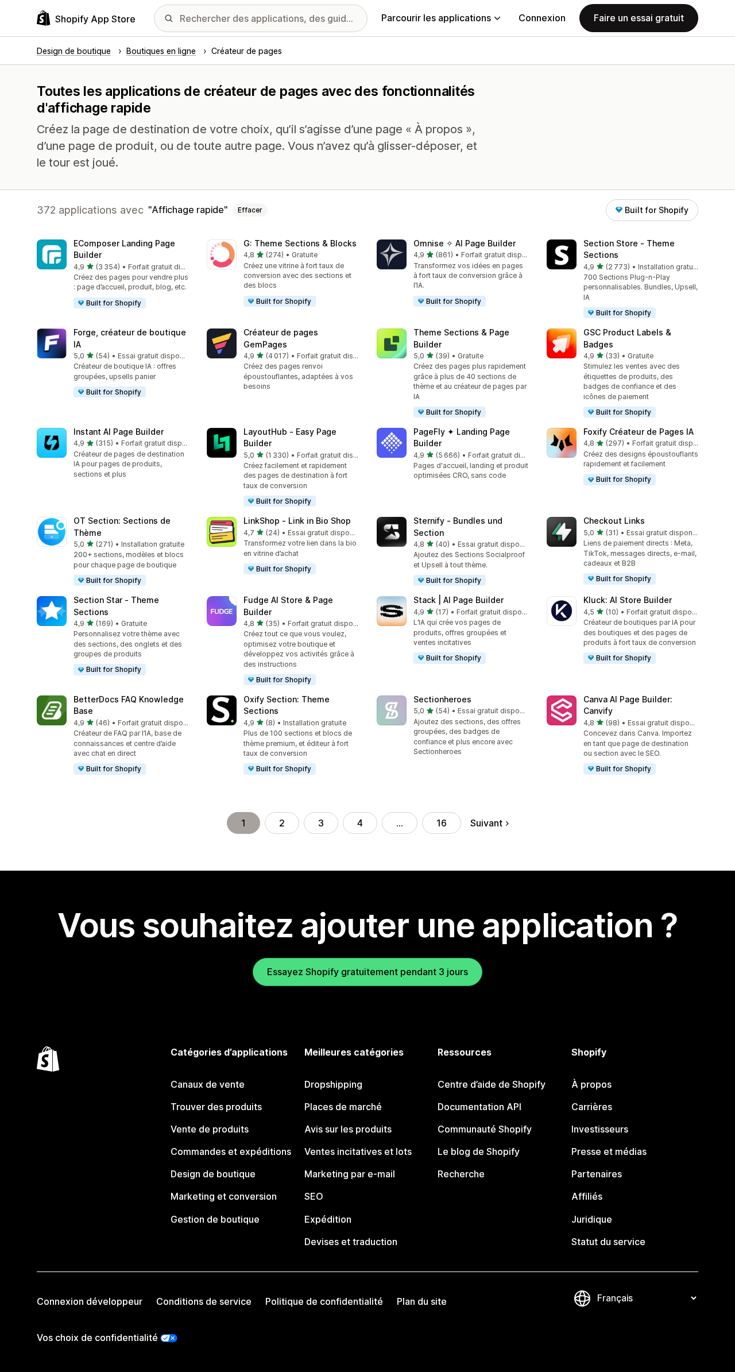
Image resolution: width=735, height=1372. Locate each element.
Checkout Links (614, 520)
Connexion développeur (89, 1301)
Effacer (250, 210)
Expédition (327, 1219)
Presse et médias (609, 1151)
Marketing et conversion (224, 1196)
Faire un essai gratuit (639, 18)
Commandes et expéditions (231, 1151)
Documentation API (479, 1106)
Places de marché (343, 1106)
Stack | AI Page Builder (458, 600)
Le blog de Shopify (479, 1151)
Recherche (461, 1174)
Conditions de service (204, 1301)
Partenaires (596, 1174)
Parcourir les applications (436, 18)
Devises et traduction (350, 1241)
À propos (591, 1084)
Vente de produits (210, 1129)
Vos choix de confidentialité (97, 1337)
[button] (112, 274)
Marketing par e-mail (349, 1174)
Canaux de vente (208, 1084)
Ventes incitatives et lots (358, 1151)
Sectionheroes (442, 699)
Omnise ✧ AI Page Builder (464, 243)
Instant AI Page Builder (119, 431)
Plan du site (422, 1301)
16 (441, 823)
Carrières (591, 1106)
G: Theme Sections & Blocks (300, 243)
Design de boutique (213, 1174)
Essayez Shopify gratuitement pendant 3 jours (367, 971)
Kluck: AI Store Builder (627, 600)
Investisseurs (599, 1129)
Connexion (542, 18)
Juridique (591, 1219)
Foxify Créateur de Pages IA (638, 431)
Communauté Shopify (485, 1129)
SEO (313, 1196)
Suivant (486, 823)
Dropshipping (333, 1084)
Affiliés (586, 1196)
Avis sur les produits (348, 1129)
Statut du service (608, 1241)
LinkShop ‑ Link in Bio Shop (297, 520)
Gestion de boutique (215, 1219)
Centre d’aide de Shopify (492, 1084)
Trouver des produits (216, 1106)
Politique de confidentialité (324, 1301)
